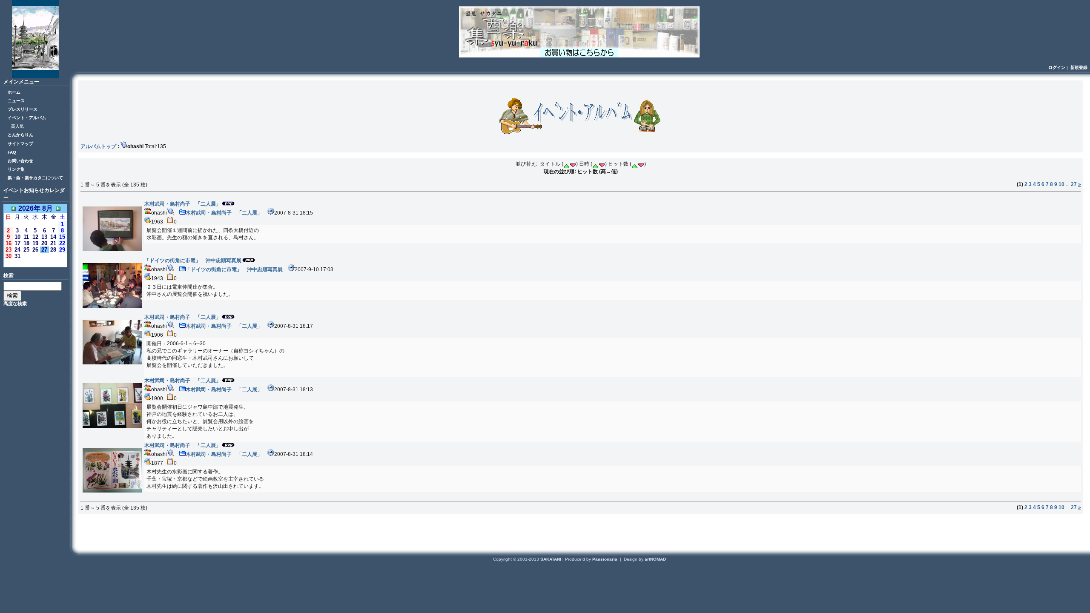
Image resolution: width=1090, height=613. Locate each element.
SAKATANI (551, 559)
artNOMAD (655, 559)
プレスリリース (22, 109)
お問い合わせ (20, 160)
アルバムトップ (98, 146)
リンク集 (16, 169)
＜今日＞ (35, 263)
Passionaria (605, 559)
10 (1061, 184)
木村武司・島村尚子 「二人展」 (224, 213)
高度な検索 (15, 303)
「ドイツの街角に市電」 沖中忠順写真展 (234, 269)
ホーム (14, 92)
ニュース (16, 100)
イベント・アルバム (27, 117)
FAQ (12, 152)
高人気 (17, 126)
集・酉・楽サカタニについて (35, 177)
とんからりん (20, 134)
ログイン (1056, 67)
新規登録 (1078, 67)
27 (1074, 184)
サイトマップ (20, 143)
